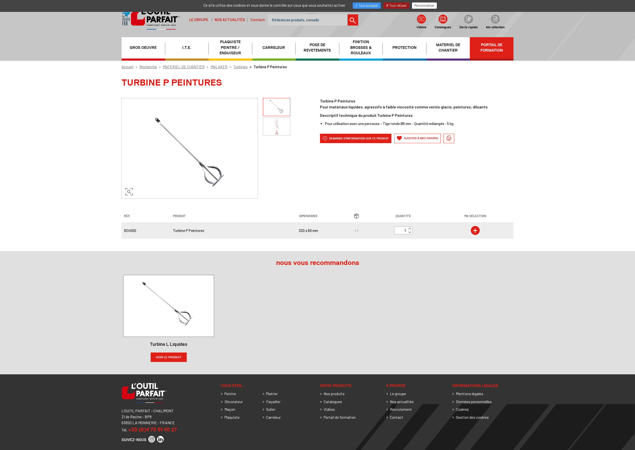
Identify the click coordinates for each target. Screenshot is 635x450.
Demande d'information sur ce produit (358, 138)
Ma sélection (495, 27)
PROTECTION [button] (404, 47)
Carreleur (273, 417)
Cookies (462, 409)
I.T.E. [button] (186, 47)
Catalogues (443, 27)
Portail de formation (491, 48)
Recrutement (401, 409)
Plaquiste (232, 417)
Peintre (230, 393)
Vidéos (421, 27)
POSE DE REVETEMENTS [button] (317, 48)
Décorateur (233, 401)
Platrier (272, 393)
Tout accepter (368, 5)
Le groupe (198, 19)
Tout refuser (398, 5)
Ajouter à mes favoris (420, 138)
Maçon (229, 409)
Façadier (273, 401)
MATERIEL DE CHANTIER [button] (448, 48)
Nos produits (334, 393)
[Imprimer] (449, 138)
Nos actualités (230, 19)
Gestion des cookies (472, 417)
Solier (270, 409)
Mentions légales (469, 393)
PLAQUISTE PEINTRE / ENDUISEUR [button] (230, 47)
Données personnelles (474, 401)
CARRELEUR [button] (273, 47)
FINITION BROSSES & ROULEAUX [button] (361, 47)
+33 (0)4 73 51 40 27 (152, 429)
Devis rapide (468, 27)
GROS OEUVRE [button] (143, 47)
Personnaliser (424, 5)
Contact (258, 19)
